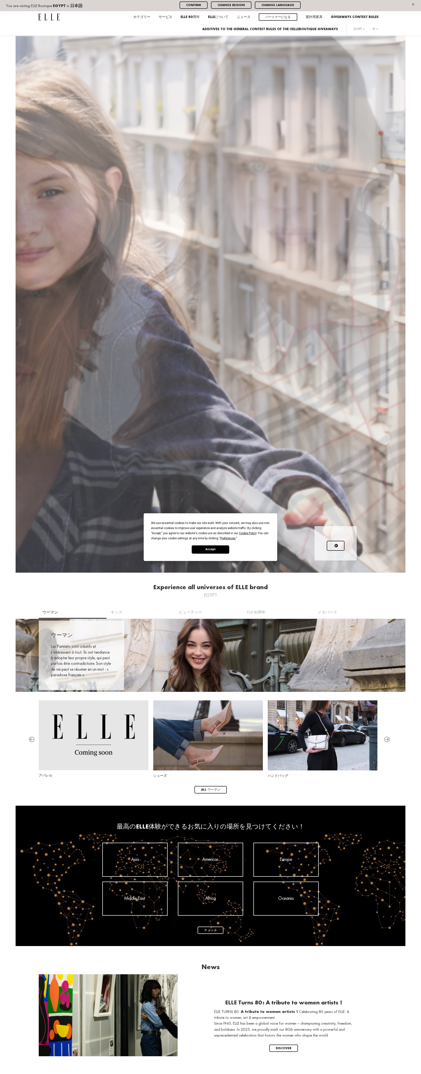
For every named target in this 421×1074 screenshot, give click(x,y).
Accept (210, 549)
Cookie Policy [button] (247, 533)
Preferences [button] (228, 538)
